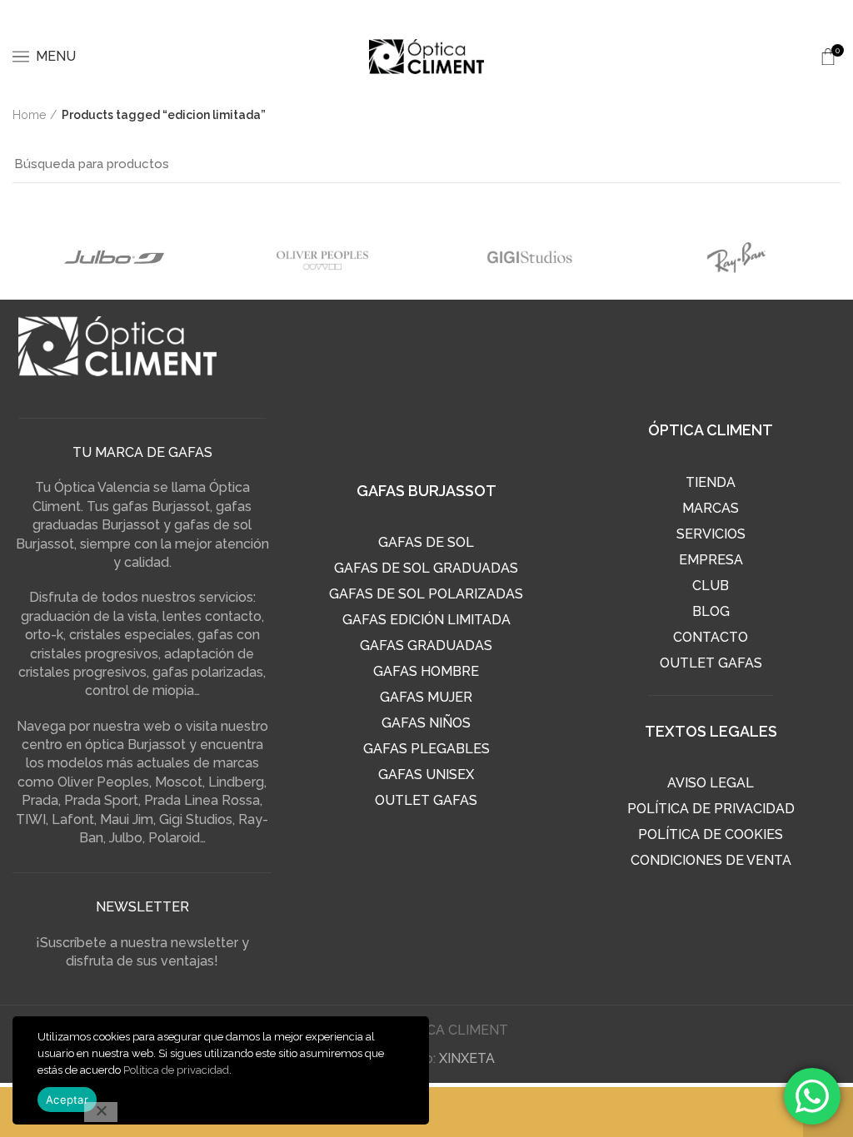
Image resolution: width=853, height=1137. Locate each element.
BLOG (711, 611)
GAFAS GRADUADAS (426, 645)
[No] (100, 1112)
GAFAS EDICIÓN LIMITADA (426, 620)
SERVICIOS (711, 534)
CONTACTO (710, 637)
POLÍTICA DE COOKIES (710, 834)
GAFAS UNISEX (426, 774)
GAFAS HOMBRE (426, 671)
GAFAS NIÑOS (426, 723)
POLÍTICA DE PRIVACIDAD (711, 809)
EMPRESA (711, 560)
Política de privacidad (176, 1070)
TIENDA (711, 482)
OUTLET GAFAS (426, 800)
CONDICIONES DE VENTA (711, 860)
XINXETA (467, 1058)
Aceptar (67, 1099)
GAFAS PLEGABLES (426, 749)
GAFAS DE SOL (426, 542)
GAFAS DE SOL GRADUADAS (426, 568)
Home (29, 115)
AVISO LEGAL (710, 783)
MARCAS (710, 508)
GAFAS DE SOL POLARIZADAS (426, 594)
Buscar (818, 164)
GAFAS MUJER (426, 697)
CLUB (710, 585)
